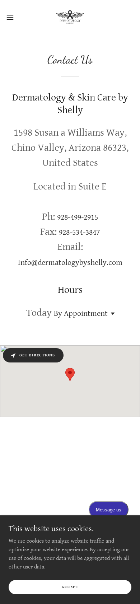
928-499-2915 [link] (77, 217)
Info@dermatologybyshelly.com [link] (70, 262)
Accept (69, 587)
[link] (70, 17)
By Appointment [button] (81, 313)
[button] (13, 17)
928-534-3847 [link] (79, 232)
